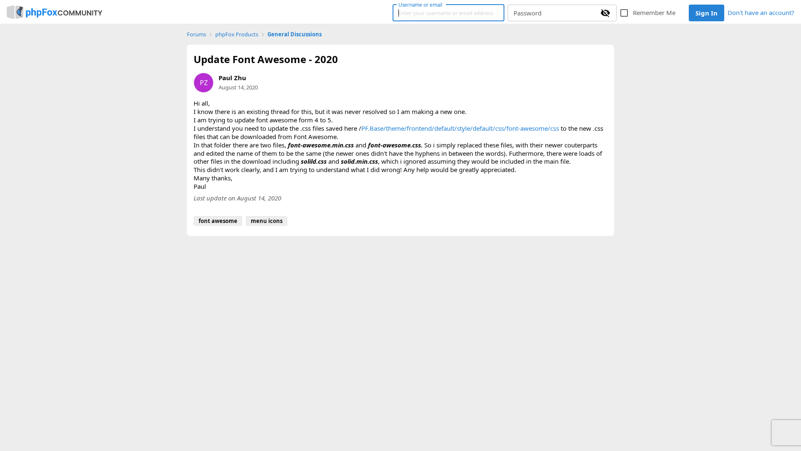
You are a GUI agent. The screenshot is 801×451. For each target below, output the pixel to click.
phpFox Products (236, 34)
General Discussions (294, 34)
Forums (196, 34)
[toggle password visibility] (605, 13)
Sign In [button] (706, 13)
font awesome (218, 221)
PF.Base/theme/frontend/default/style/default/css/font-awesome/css (460, 128)
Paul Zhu (232, 77)
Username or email (420, 4)
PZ (204, 82)
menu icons (266, 221)
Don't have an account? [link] (761, 12)
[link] (54, 12)
